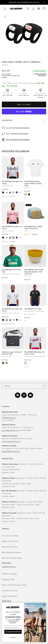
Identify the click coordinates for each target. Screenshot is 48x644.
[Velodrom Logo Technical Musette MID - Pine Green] (6, 363)
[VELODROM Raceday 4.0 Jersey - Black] (3, 192)
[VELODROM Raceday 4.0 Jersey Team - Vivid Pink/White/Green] (25, 363)
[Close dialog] (44, 605)
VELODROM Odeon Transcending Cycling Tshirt (33, 183)
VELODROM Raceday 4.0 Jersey (12, 182)
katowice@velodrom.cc (11, 441)
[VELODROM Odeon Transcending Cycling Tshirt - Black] (29, 194)
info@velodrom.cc (9, 417)
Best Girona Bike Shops (12, 558)
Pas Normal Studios (10, 535)
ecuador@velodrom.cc (11, 451)
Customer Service (9, 590)
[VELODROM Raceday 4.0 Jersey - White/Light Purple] (6, 192)
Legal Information (9, 596)
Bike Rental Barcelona (11, 552)
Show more (6, 562)
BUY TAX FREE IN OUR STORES (18, 140)
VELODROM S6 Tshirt (33, 309)
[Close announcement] (44, 2)
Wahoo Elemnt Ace (10, 541)
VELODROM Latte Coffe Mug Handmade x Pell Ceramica (33, 272)
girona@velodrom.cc (10, 430)
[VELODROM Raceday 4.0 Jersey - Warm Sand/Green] (10, 192)
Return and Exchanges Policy (14, 585)
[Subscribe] (43, 386)
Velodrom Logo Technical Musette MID (12, 353)
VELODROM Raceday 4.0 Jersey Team (34, 353)
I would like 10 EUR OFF (13, 632)
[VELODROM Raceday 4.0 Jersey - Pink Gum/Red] (13, 192)
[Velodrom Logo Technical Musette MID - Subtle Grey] (3, 363)
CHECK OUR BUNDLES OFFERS (24, 3)
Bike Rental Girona (10, 547)
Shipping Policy (8, 579)
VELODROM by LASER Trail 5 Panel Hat (33, 227)
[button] (4, 8)
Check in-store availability (40, 74)
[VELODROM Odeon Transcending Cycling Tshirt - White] (25, 194)
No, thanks (13, 637)
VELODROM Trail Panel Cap (11, 271)
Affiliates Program (9, 574)
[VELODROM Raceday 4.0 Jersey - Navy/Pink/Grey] (17, 192)
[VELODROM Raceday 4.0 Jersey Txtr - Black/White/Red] (29, 363)
